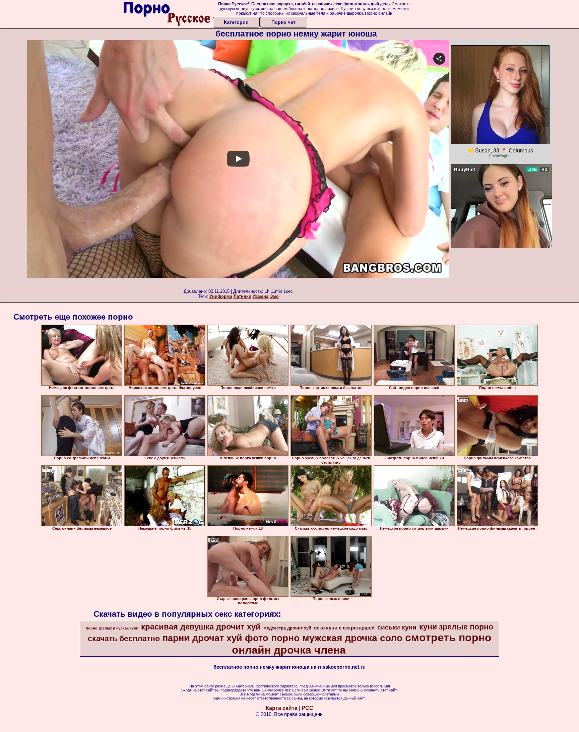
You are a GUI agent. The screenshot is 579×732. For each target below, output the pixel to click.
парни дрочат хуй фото (215, 638)
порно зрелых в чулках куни (112, 628)
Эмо (274, 296)
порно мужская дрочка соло (336, 638)
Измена (260, 296)
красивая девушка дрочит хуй (201, 626)
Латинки (242, 296)
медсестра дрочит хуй (287, 627)
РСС (307, 708)
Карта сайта (282, 708)
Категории (236, 22)
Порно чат (283, 22)
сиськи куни (396, 627)
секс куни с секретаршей (344, 627)
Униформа (220, 296)
